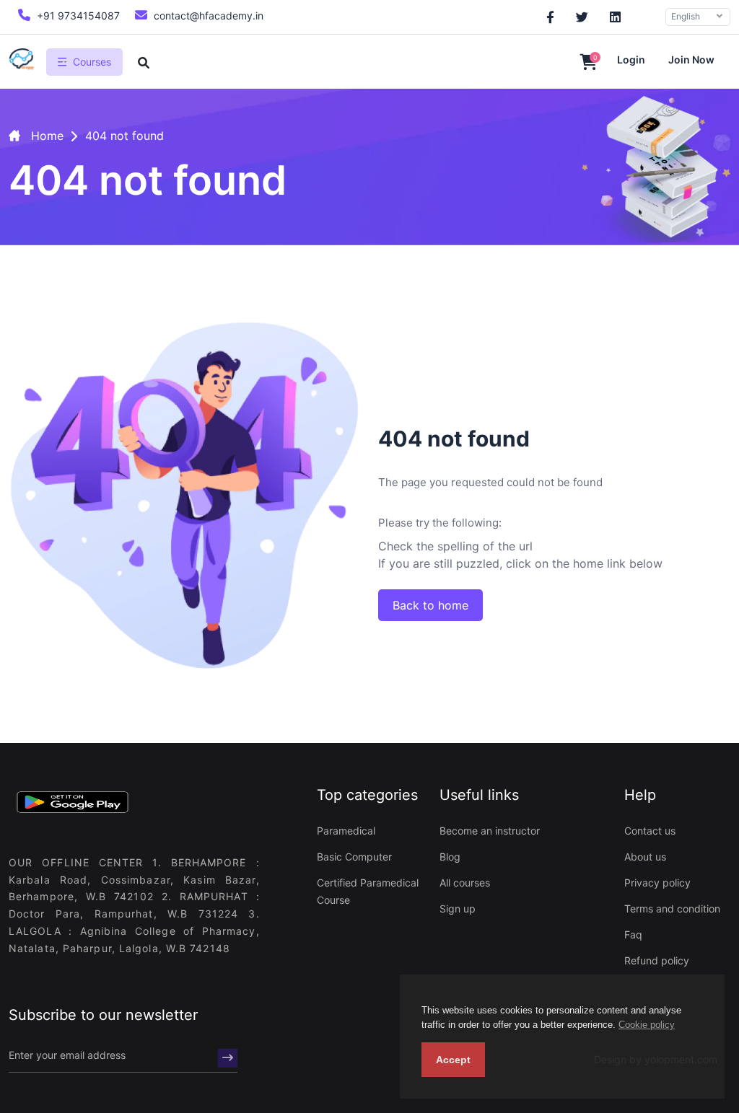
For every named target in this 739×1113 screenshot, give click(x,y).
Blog (450, 856)
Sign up (458, 908)
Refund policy (656, 960)
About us (645, 856)
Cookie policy (646, 1024)
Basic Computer (354, 856)
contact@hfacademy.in (207, 15)
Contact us (649, 830)
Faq (633, 934)
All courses (465, 882)
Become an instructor (490, 830)
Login (631, 59)
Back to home (430, 605)
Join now (691, 59)
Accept (453, 1059)
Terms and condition (672, 908)
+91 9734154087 (77, 15)
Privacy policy (657, 882)
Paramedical (346, 830)
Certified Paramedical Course (368, 891)
